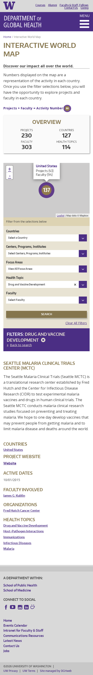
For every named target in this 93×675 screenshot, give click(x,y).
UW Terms (29, 671)
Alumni (52, 5)
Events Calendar (15, 625)
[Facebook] (6, 607)
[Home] (22, 21)
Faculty (11, 293)
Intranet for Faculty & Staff (23, 630)
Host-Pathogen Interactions (23, 531)
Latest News (12, 641)
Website (9, 463)
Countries (12, 231)
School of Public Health (20, 585)
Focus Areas (14, 262)
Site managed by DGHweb (56, 671)
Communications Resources (23, 636)
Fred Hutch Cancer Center (21, 510)
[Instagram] (20, 607)
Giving (84, 8)
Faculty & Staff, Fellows (74, 5)
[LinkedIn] (26, 607)
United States (13, 450)
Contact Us (71, 8)
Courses (40, 5)
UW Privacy (10, 671)
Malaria (8, 548)
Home (7, 37)
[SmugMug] (33, 607)
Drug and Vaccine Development (25, 525)
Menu (85, 16)
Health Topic (14, 278)
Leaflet (60, 215)
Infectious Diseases (17, 543)
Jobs (6, 651)
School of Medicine (17, 590)
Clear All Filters (76, 323)
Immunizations (14, 537)
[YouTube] (13, 607)
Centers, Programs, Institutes (26, 246)
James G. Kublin (14, 495)
